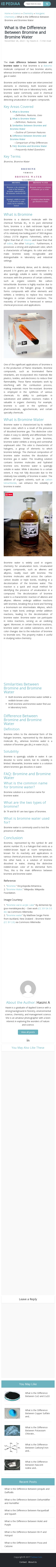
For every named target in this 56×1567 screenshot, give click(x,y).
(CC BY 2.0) (9, 922)
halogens (29, 243)
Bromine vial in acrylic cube (20, 904)
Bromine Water (14, 889)
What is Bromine (21, 111)
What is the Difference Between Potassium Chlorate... (36, 1430)
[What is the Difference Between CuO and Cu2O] (15, 1396)
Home (8, 13)
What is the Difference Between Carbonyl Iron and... (36, 1447)
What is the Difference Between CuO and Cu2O (37, 1395)
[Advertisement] (30, 53)
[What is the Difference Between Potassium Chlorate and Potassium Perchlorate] (15, 1430)
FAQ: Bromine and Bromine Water (29, 146)
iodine (10, 243)
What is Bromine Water (24, 118)
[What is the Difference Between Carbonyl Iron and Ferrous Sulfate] (15, 1447)
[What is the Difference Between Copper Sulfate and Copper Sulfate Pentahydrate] (15, 1413)
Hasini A (34, 40)
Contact (23, 1562)
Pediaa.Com (36, 1557)
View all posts (28, 1032)
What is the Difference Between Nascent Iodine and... (36, 1464)
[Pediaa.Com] (10, 4)
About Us (32, 1562)
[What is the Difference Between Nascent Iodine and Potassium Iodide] (15, 1464)
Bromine (11, 885)
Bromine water (14, 915)
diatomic (48, 65)
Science (17, 13)
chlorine (28, 240)
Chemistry (28, 13)
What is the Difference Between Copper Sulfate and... (37, 1413)
